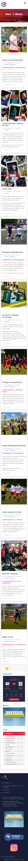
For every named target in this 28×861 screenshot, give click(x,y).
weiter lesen (7, 84)
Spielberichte (12, 64)
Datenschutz (15, 859)
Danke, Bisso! (7, 189)
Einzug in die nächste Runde (12, 60)
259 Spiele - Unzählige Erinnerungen (10, 316)
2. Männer (6, 64)
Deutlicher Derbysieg (9, 574)
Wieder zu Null (7, 637)
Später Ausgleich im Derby (11, 512)
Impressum (7, 859)
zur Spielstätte (14, 699)
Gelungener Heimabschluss (12, 382)
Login (22, 859)
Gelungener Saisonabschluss (12, 252)
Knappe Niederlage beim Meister (14, 446)
